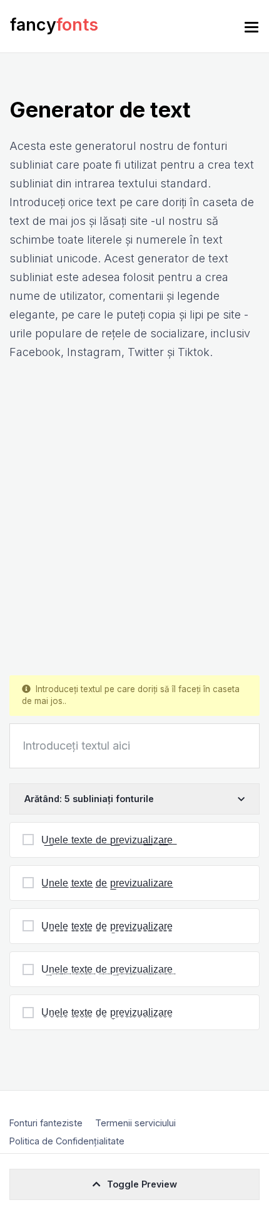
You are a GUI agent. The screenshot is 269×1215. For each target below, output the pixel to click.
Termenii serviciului (135, 1123)
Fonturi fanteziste (46, 1123)
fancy (54, 24)
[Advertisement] (134, 518)
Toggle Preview (142, 1184)
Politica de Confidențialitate (66, 1141)
